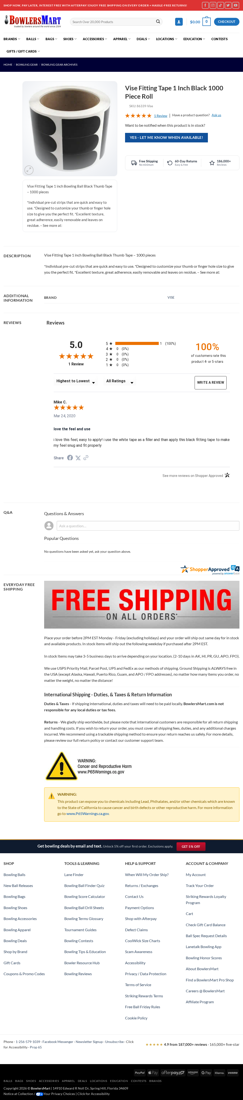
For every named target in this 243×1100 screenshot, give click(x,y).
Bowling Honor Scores (204, 957)
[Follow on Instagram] (213, 5)
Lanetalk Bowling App (203, 946)
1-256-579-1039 (28, 1042)
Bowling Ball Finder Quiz (84, 885)
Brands (10, 39)
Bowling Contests (78, 940)
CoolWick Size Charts (142, 940)
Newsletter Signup (89, 1042)
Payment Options (139, 907)
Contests (219, 39)
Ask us (216, 115)
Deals (142, 39)
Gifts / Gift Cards (22, 51)
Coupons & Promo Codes (24, 973)
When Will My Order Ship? (146, 874)
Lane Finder (74, 874)
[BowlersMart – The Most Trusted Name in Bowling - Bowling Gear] (33, 22)
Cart (189, 913)
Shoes (68, 39)
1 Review (160, 116)
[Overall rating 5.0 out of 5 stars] (138, 116)
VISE (171, 297)
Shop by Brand (15, 951)
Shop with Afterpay (141, 918)
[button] (179, 22)
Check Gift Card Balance (205, 924)
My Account (196, 874)
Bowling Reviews (78, 973)
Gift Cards (12, 962)
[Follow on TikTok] (220, 5)
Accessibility (135, 962)
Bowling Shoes (15, 907)
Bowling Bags (14, 896)
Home (8, 64)
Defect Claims (136, 929)
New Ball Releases (18, 885)
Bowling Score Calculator (84, 896)
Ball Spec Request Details (206, 935)
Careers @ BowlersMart (205, 991)
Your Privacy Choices (59, 1094)
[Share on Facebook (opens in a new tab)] (70, 458)
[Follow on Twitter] (228, 5)
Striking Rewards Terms (144, 995)
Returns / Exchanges (141, 885)
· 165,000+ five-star (192, 1044)
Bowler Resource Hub (82, 962)
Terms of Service (138, 984)
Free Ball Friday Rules (142, 1006)
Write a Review (210, 382)
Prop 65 (36, 1047)
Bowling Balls (14, 874)
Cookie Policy (136, 1018)
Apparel (120, 39)
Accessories (93, 39)
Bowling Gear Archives (59, 64)
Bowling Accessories (20, 918)
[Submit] (158, 22)
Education (192, 39)
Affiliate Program (200, 1001)
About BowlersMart (202, 968)
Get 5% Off (193, 847)
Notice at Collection (18, 1094)
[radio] (144, 343)
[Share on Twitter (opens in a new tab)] (78, 458)
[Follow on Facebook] (205, 5)
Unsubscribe (114, 1042)
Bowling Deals (15, 940)
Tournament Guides (80, 929)
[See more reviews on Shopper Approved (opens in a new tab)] (86, 458)
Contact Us (134, 896)
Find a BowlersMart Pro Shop (210, 980)
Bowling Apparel (17, 929)
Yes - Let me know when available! (166, 137)
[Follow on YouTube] (235, 5)
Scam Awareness (138, 951)
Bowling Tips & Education (85, 951)
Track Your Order (200, 885)
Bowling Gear (27, 64)
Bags (50, 39)
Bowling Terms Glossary (83, 918)
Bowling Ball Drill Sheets (84, 907)
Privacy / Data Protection (145, 973)
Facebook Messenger (57, 1042)
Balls (31, 39)
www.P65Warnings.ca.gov (87, 813)
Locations (165, 39)
